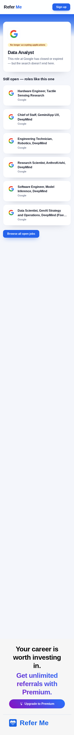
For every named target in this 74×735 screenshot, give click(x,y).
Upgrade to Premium (39, 703)
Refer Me (34, 723)
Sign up (61, 6)
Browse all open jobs (21, 233)
